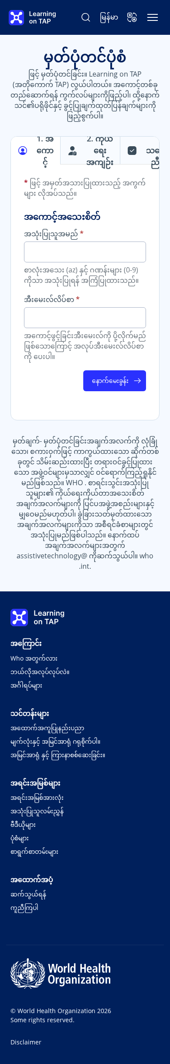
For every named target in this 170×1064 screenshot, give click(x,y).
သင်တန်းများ (29, 713)
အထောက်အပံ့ (31, 879)
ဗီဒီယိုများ (23, 824)
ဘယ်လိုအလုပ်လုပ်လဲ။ (39, 672)
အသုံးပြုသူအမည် (54, 233)
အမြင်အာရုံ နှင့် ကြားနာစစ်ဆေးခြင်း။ (57, 755)
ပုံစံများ (19, 838)
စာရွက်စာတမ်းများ (34, 851)
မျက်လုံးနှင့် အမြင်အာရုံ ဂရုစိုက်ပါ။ (55, 741)
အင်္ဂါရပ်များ (26, 685)
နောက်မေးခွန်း (110, 380)
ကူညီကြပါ (24, 907)
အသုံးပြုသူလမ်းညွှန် (37, 811)
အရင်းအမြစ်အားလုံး (37, 797)
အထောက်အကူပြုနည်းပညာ (47, 728)
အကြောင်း (26, 643)
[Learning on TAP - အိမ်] (32, 17)
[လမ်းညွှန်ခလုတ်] (152, 17)
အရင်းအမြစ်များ (35, 783)
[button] (132, 17)
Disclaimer (25, 1042)
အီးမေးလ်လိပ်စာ (52, 299)
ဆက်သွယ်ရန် (28, 894)
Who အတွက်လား (34, 658)
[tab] (36, 150)
